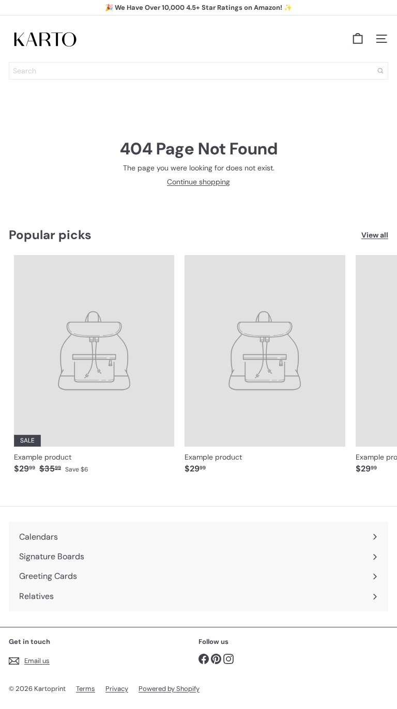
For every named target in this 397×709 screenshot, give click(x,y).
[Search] (380, 71)
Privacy (116, 688)
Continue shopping (198, 181)
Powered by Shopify (169, 688)
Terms (85, 688)
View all (374, 235)
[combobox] (198, 71)
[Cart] (358, 39)
